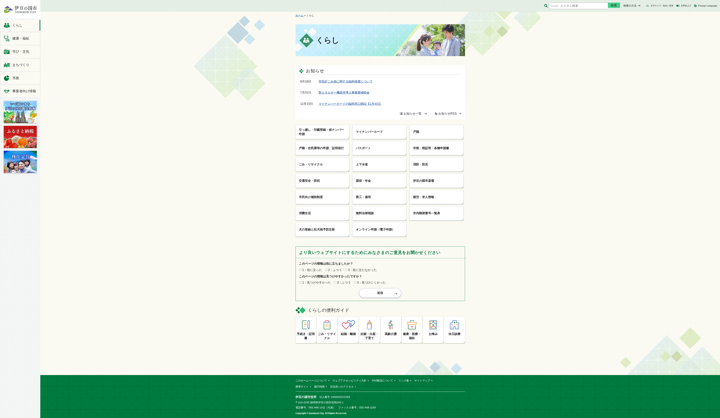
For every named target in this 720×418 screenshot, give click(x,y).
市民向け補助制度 (311, 197)
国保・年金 (363, 180)
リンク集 (403, 380)
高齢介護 (391, 333)
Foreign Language (707, 6)
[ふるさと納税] (20, 137)
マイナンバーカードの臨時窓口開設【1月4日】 (350, 103)
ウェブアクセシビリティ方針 (349, 380)
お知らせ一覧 (413, 113)
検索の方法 (630, 5)
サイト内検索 (546, 6)
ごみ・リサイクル (311, 164)
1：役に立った (312, 270)
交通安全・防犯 (309, 180)
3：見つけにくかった (371, 282)
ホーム (299, 15)
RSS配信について (382, 380)
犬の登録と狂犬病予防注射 (317, 229)
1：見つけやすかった (316, 282)
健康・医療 (412, 336)
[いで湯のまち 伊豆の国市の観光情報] (20, 112)
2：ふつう (335, 270)
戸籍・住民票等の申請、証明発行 (321, 148)
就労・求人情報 (423, 197)
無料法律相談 (365, 213)
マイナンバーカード (369, 131)
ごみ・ (327, 336)
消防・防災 (420, 164)
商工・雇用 (363, 197)
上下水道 (362, 164)
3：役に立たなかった (362, 270)
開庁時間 (319, 386)
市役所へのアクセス (342, 386)
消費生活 (305, 213)
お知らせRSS (447, 113)
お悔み (433, 333)
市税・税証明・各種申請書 (431, 148)
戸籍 (416, 131)
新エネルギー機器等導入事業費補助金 (344, 92)
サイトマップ (422, 380)
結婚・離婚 (348, 333)
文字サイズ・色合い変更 (662, 6)
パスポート (363, 148)
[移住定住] (20, 162)
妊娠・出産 (370, 336)
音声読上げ (686, 6)
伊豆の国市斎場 (423, 180)
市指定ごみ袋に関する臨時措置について (346, 81)
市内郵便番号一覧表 (426, 213)
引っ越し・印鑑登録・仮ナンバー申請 (321, 131)
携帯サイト (302, 386)
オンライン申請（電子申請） (375, 229)
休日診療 (454, 333)
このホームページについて (311, 380)
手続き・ (306, 336)
